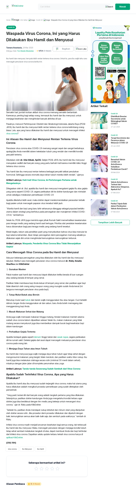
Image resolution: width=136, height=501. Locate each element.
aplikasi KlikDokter (14, 437)
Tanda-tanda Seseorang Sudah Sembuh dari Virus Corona (51, 369)
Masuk (122, 6)
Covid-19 (39, 20)
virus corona (11, 133)
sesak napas (62, 337)
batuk (28, 300)
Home (8, 20)
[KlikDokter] (23, 6)
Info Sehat (23, 20)
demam (38, 337)
